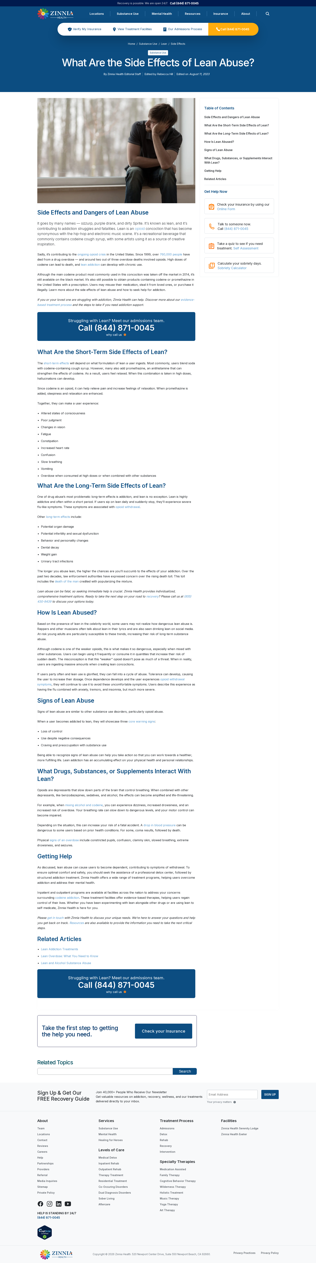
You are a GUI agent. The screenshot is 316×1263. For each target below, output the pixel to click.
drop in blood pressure (160, 825)
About (245, 14)
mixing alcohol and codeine (84, 805)
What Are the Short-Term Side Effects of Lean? (236, 125)
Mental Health (162, 14)
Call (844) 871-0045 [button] (116, 328)
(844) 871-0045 (236, 229)
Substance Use (128, 14)
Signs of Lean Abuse (218, 150)
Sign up (270, 1094)
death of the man (67, 581)
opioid (140, 229)
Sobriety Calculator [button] (232, 268)
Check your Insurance (163, 1031)
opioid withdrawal (128, 507)
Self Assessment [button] (245, 248)
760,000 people (171, 254)
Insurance (220, 14)
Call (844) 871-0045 (184, 3)
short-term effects (56, 363)
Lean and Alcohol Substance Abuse (66, 963)
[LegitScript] (44, 1232)
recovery (152, 596)
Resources (192, 14)
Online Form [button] (226, 209)
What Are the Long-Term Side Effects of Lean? (236, 133)
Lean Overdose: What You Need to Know (69, 956)
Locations (97, 14)
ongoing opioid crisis (92, 254)
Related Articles (215, 179)
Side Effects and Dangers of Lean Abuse (232, 117)
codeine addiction (67, 897)
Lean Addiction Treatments (59, 949)
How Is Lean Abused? (219, 142)
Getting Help (212, 171)
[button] (239, 110)
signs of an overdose (64, 840)
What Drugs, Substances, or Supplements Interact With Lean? (238, 160)
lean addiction (90, 264)
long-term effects (58, 517)
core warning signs (142, 721)
